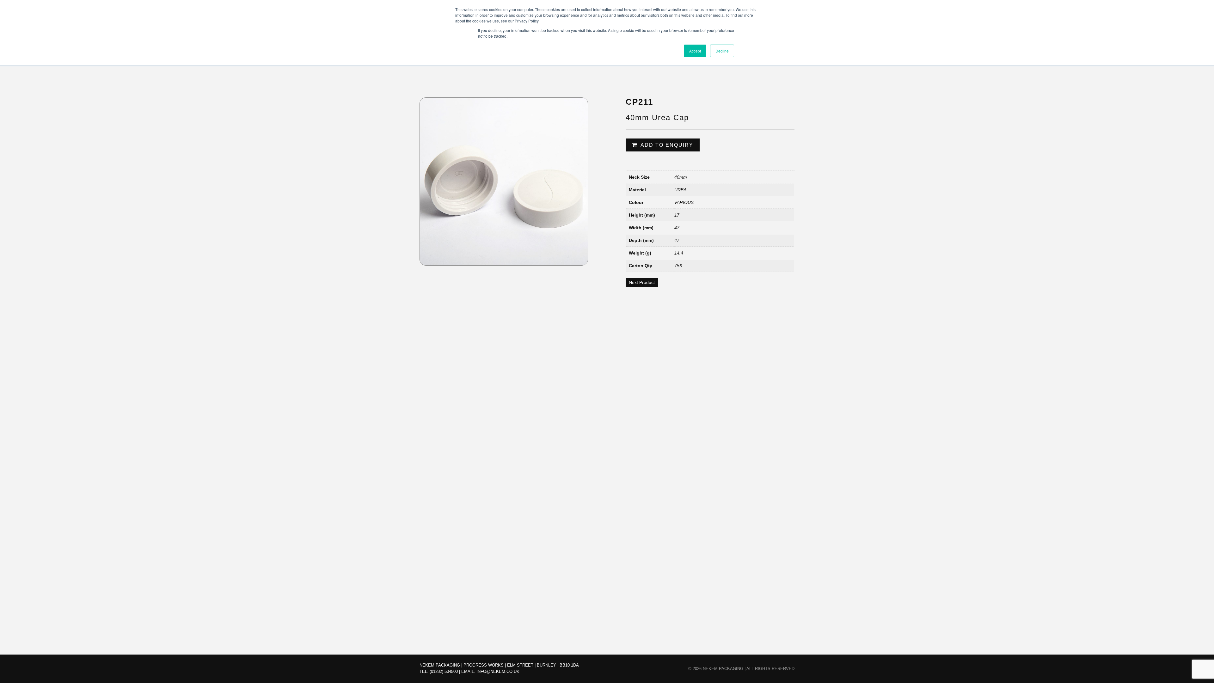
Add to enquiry (667, 145)
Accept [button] (695, 50)
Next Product (642, 282)
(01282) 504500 (444, 671)
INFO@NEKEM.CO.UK (497, 671)
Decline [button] (722, 50)
